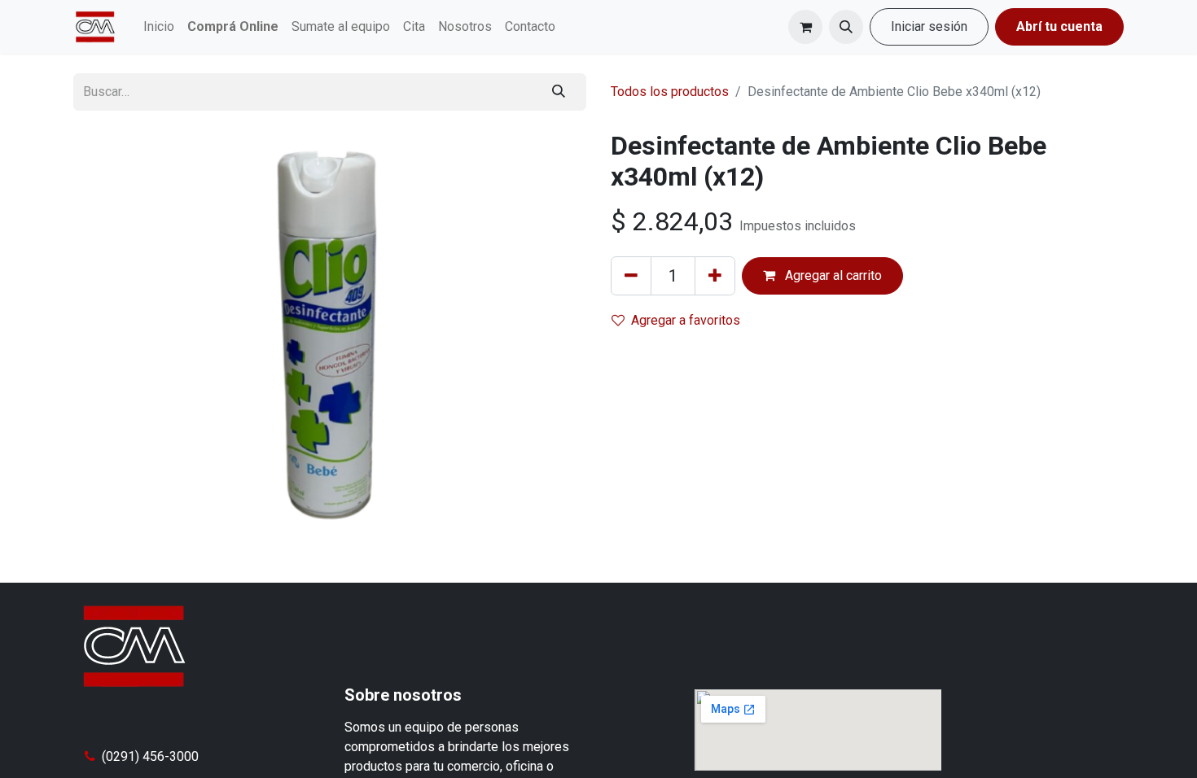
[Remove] (631, 275)
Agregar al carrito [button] (832, 275)
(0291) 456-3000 (150, 756)
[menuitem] (159, 27)
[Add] (715, 275)
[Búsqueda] (558, 92)
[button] (846, 27)
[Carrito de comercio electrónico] (805, 27)
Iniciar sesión (929, 26)
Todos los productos (670, 91)
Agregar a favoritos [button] (685, 320)
